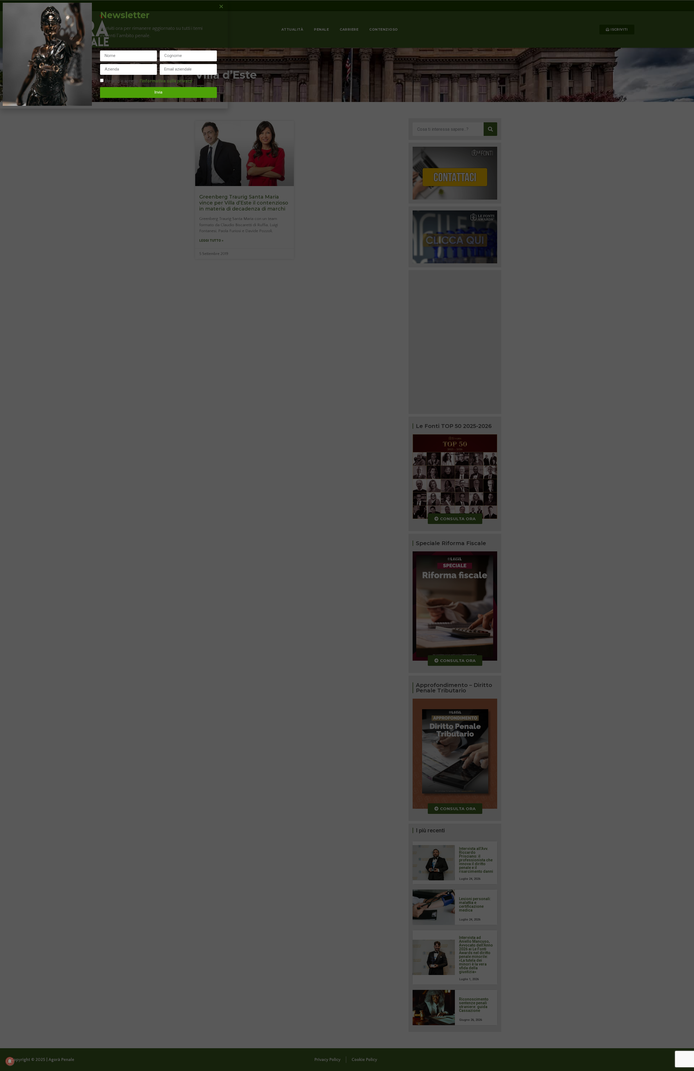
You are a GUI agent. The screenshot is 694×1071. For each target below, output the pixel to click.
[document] (347, 535)
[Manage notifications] (9, 1061)
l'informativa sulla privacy (166, 80)
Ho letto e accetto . (149, 80)
